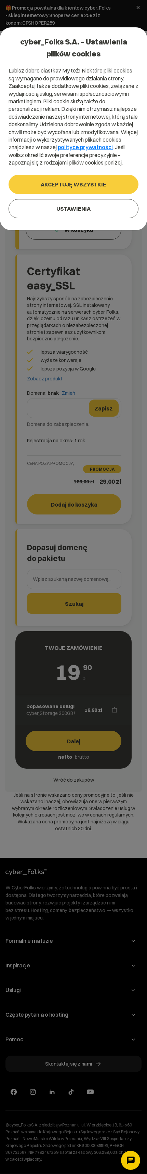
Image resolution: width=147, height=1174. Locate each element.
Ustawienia (73, 208)
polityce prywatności (85, 147)
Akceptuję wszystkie (73, 184)
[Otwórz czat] (130, 1160)
